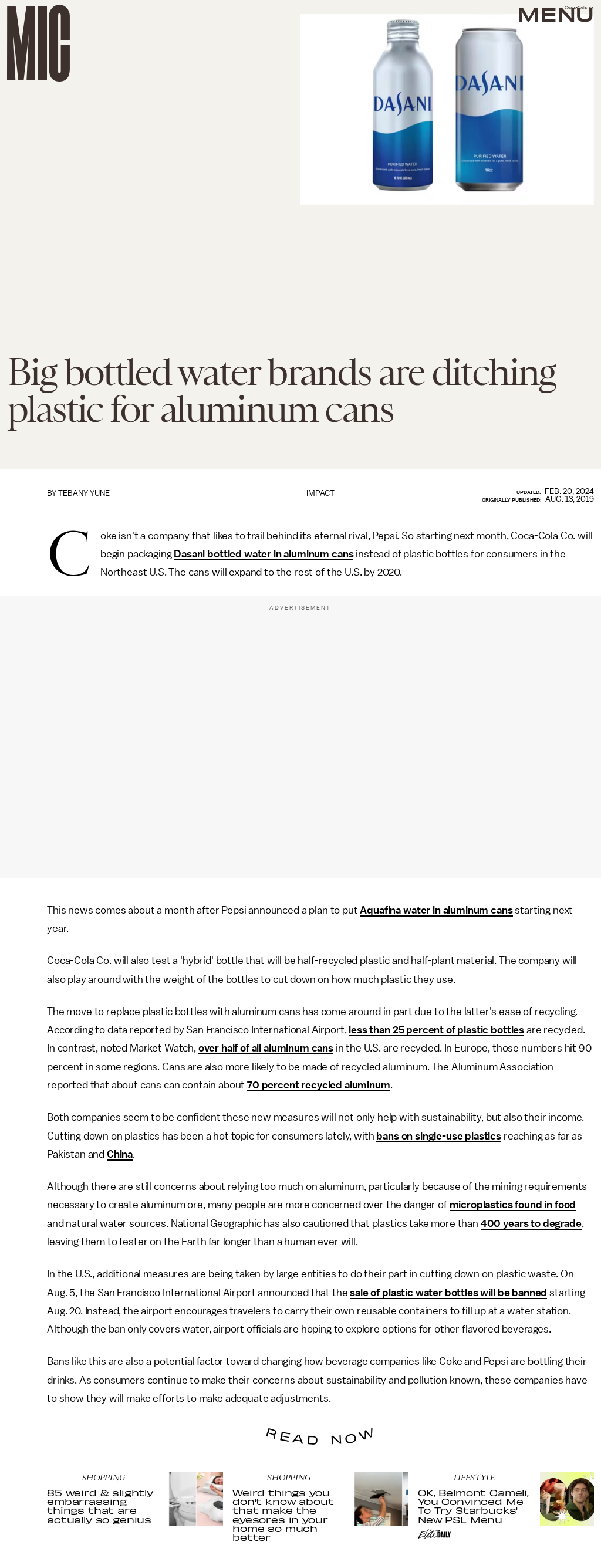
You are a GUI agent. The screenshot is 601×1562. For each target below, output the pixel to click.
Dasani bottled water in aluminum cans (263, 554)
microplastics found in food (513, 1204)
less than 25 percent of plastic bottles (436, 1030)
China (120, 1154)
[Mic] (38, 43)
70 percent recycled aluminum (318, 1085)
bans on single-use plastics (438, 1136)
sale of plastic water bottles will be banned (448, 1292)
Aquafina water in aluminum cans (436, 910)
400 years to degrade (531, 1223)
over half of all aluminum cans (265, 1048)
